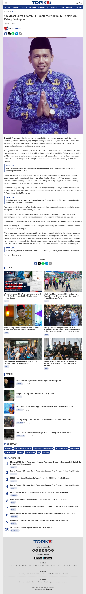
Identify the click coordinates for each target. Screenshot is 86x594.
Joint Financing (74, 448)
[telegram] (43, 550)
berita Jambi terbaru (62, 448)
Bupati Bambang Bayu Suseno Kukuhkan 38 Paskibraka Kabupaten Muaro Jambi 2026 (42, 513)
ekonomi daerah (10, 452)
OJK (39, 452)
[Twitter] (9, 33)
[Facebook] (5, 33)
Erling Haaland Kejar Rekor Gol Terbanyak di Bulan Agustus (38, 381)
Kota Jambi (46, 452)
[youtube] (49, 550)
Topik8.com (39, 588)
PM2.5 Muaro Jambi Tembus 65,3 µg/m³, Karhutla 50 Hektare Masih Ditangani (40, 478)
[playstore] (47, 559)
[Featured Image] (43, 134)
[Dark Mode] (76, 2)
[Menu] (5, 2)
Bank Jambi (8, 448)
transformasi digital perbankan (43, 448)
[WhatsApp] (12, 33)
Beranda (7, 12)
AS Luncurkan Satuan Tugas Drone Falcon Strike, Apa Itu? (31, 528)
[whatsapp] (40, 550)
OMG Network (47, 590)
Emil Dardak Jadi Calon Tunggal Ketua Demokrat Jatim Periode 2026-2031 (44, 407)
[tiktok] (52, 550)
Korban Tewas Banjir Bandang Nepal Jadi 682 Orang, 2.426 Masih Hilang (44, 433)
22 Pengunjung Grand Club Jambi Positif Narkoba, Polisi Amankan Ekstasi (44, 420)
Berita (14, 12)
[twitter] (36, 550)
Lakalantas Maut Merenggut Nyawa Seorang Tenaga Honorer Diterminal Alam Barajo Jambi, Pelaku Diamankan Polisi (42, 201)
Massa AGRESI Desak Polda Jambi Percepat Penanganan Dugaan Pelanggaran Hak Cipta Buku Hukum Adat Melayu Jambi (45, 463)
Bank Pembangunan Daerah (22, 448)
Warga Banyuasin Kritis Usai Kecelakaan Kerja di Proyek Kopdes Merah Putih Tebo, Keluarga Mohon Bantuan (41, 169)
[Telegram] (16, 33)
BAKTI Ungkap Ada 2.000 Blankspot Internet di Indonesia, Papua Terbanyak (39, 492)
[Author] (6, 28)
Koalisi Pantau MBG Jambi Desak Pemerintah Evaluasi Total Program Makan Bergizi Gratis (44, 471)
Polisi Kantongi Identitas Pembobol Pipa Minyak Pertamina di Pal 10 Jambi (38, 499)
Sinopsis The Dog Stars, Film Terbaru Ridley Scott (35, 394)
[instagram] (46, 550)
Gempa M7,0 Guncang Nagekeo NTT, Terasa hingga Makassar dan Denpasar (39, 520)
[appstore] (38, 559)
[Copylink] (20, 33)
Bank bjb (20, 452)
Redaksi (18, 28)
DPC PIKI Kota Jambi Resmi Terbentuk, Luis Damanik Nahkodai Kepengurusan (20, 362)
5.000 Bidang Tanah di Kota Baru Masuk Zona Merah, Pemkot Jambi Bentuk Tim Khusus (42, 251)
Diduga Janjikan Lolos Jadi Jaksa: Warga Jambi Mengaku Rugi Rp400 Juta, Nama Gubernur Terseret (61, 363)
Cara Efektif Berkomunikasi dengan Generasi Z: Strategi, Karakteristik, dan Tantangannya (44, 506)
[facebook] (33, 550)
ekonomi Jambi (30, 452)
